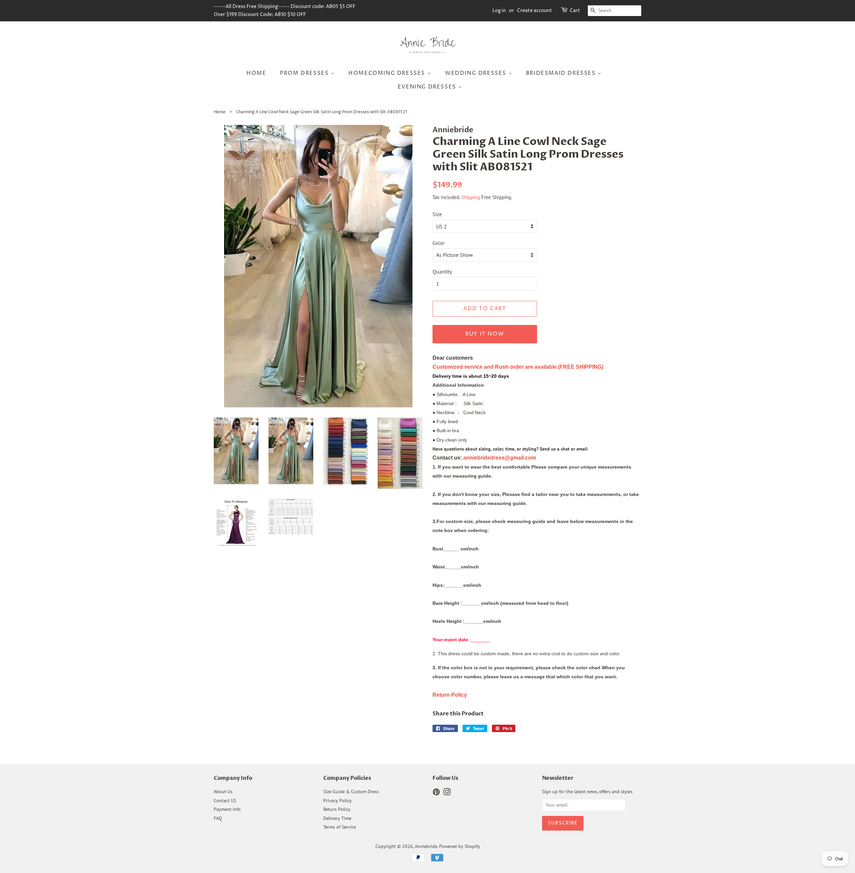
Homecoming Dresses (387, 73)
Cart (575, 10)
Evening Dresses (428, 87)
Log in (499, 10)
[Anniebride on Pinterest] (436, 793)
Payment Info (227, 809)
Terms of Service (339, 827)
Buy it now (484, 334)
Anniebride (426, 846)
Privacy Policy (337, 801)
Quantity (442, 271)
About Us (223, 792)
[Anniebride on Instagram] (447, 793)
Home (256, 73)
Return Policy (336, 809)
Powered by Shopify (459, 846)
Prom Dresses (305, 73)
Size (437, 214)
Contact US (225, 801)
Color (439, 242)
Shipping (470, 197)
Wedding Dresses (476, 73)
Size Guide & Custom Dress (351, 792)
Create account (534, 10)
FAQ (218, 818)
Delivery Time (337, 818)
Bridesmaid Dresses (561, 73)
